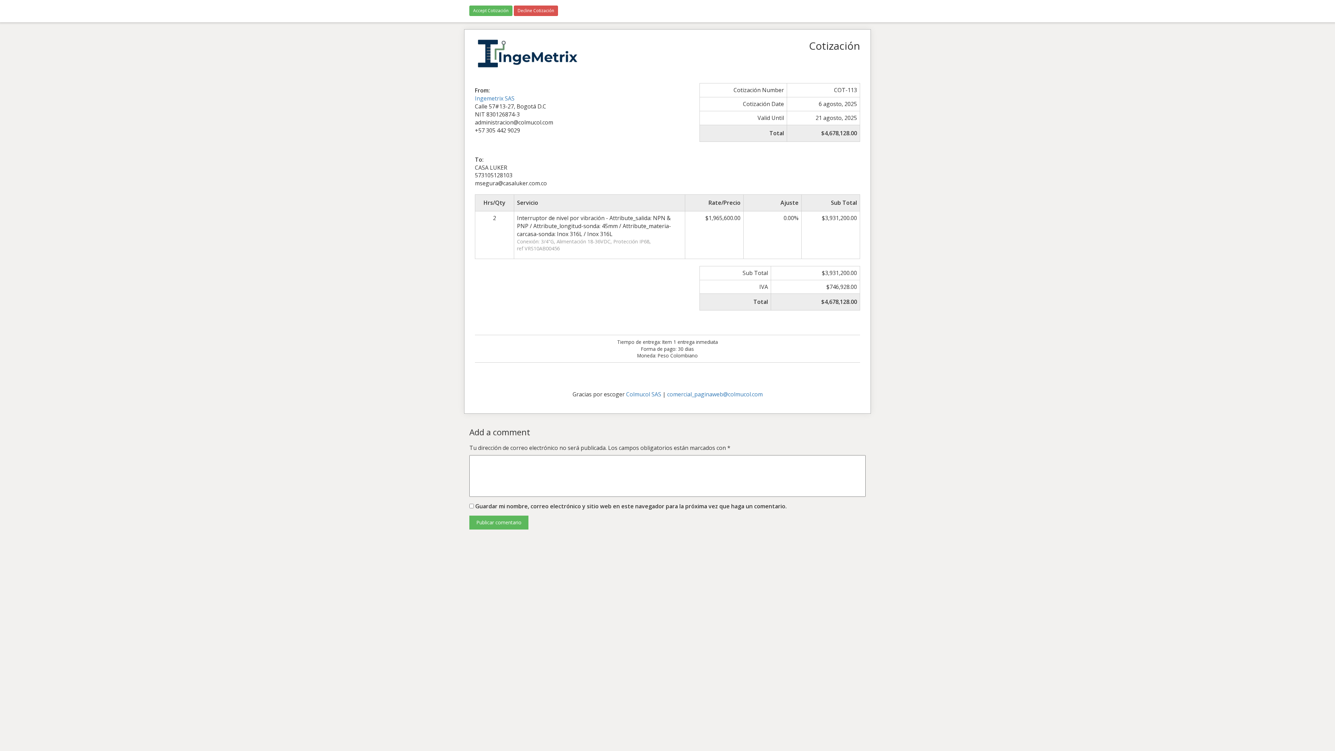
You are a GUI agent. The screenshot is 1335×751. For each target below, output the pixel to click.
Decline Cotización (536, 11)
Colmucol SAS (643, 394)
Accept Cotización (491, 11)
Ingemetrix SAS (495, 98)
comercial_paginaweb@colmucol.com (715, 394)
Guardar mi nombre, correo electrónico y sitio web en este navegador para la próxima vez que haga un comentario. (631, 506)
